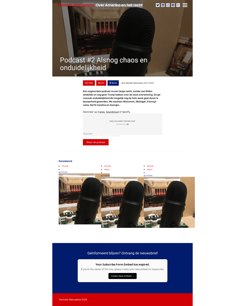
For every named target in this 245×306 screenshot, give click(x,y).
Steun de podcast (95, 142)
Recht (101, 83)
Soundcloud (112, 112)
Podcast (64, 172)
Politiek (89, 83)
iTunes (101, 112)
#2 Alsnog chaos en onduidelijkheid (109, 135)
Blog (114, 83)
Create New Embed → (122, 275)
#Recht (107, 169)
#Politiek (65, 166)
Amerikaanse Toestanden (90, 135)
